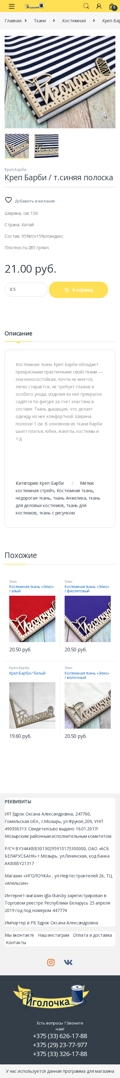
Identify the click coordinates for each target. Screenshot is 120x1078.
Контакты (16, 942)
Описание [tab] (18, 333)
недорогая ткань (33, 498)
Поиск (86, 6)
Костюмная (74, 20)
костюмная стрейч (35, 490)
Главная (13, 20)
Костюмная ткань (75, 490)
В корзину (82, 290)
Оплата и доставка (92, 935)
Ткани (40, 20)
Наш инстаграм (53, 935)
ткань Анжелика (69, 498)
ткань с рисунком (57, 513)
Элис (13, 581)
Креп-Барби (15, 169)
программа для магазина (88, 1071)
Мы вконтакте (19, 935)
